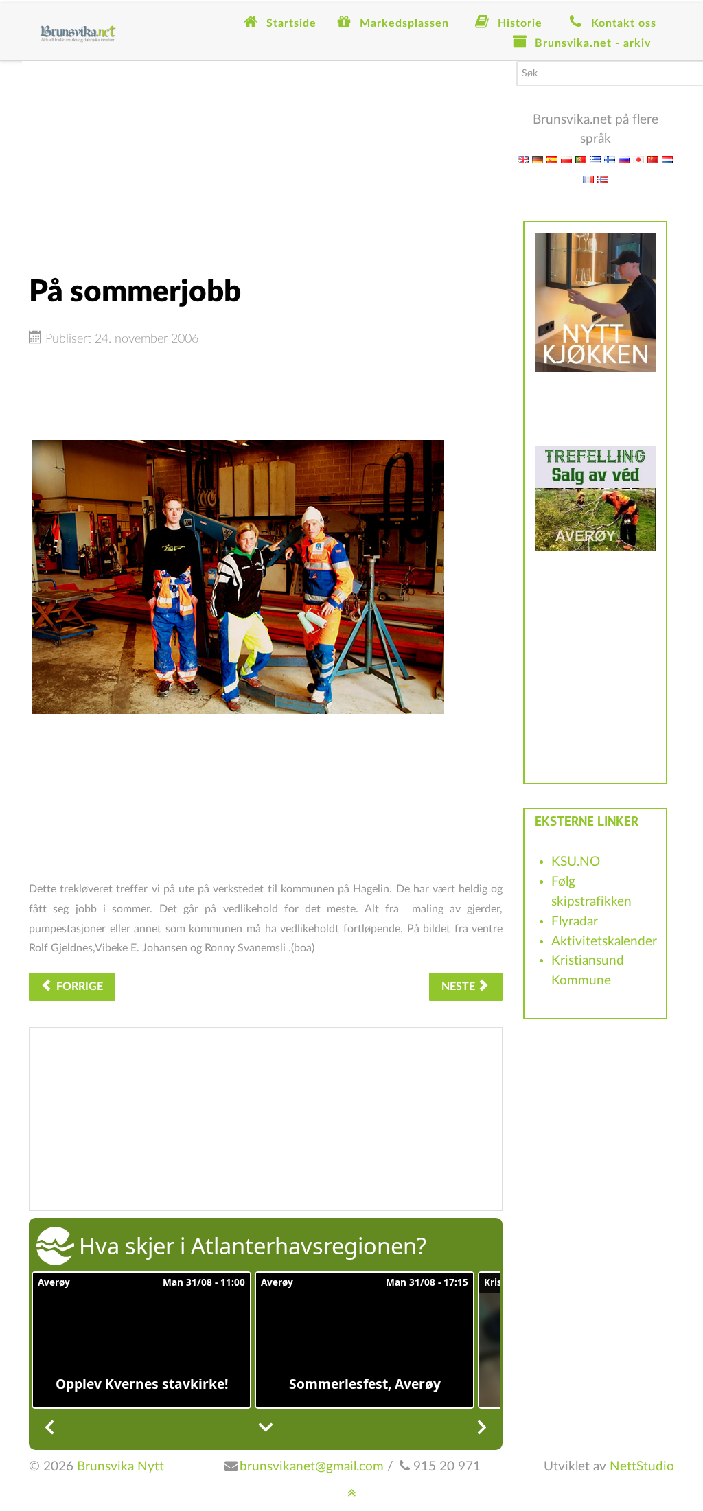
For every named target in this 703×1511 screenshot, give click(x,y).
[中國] (652, 158)
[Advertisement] (265, 157)
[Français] (588, 178)
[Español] (551, 158)
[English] (523, 158)
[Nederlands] (667, 158)
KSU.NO (575, 861)
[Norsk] (602, 178)
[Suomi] (609, 158)
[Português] (580, 158)
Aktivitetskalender (604, 941)
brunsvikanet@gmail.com (312, 1466)
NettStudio (642, 1466)
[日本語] (638, 158)
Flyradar (574, 921)
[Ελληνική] (595, 158)
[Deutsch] (537, 158)
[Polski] (566, 158)
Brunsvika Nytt (120, 1466)
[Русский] (624, 158)
